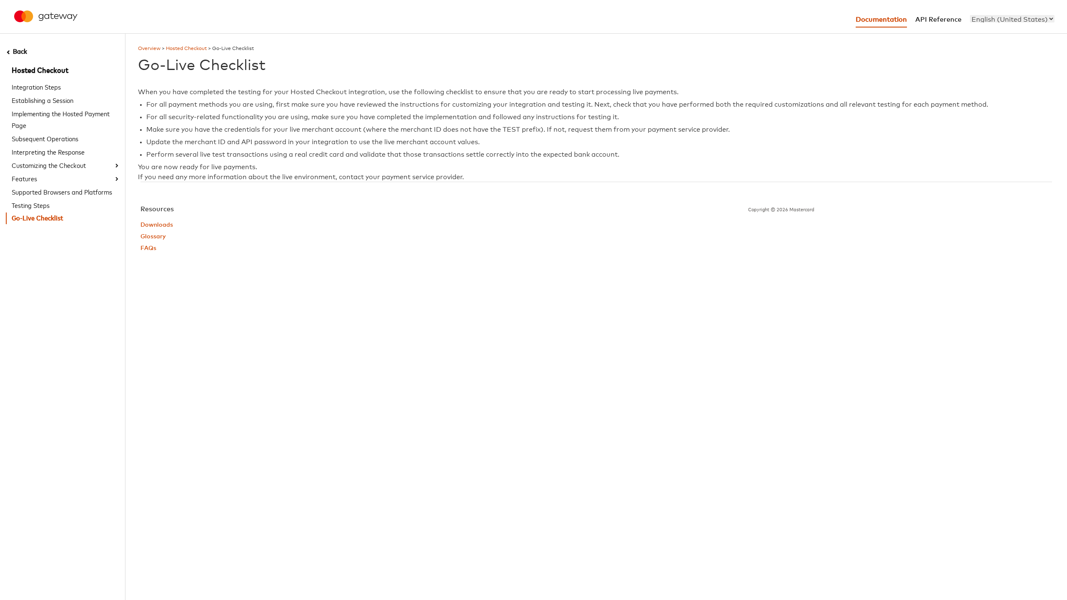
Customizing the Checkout (49, 165)
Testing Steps (31, 205)
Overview (149, 48)
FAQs (148, 248)
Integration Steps (36, 86)
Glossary (153, 237)
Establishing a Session (42, 100)
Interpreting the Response (48, 151)
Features (24, 178)
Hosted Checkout (40, 71)
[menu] (1012, 18)
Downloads (156, 225)
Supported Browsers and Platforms (62, 191)
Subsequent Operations (45, 138)
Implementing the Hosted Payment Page (61, 119)
